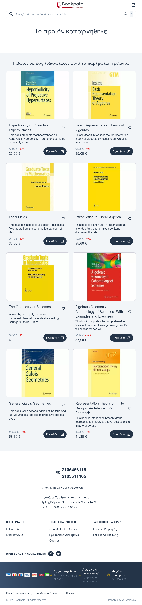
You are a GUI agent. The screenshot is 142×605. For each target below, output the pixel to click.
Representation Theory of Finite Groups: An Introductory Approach (99, 408)
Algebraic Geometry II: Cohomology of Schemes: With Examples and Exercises (99, 311)
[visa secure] (28, 575)
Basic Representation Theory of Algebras (99, 127)
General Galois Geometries (30, 403)
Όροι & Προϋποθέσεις (63, 529)
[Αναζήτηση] (11, 14)
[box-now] (47, 574)
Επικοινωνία (14, 535)
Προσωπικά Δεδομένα (64, 535)
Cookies (54, 540)
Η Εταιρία (13, 529)
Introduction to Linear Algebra (98, 216)
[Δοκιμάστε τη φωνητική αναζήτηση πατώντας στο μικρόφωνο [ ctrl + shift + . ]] (126, 14)
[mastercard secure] (35, 575)
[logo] (70, 5)
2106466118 (74, 469)
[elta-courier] (41, 575)
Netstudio (130, 600)
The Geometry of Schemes (30, 306)
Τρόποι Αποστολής (105, 535)
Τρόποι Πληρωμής (105, 529)
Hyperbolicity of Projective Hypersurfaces (28, 127)
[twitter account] (58, 553)
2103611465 (74, 476)
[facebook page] (51, 553)
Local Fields (18, 216)
